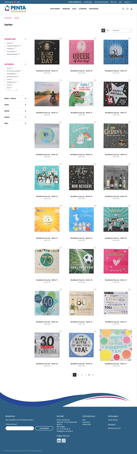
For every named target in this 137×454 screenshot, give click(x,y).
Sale (74, 9)
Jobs (120, 2)
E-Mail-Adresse (11, 424)
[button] (103, 30)
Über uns (113, 2)
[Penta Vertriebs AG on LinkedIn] (59, 442)
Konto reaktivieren (74, 2)
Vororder (93, 9)
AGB (83, 420)
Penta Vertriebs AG (13, 451)
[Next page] (93, 375)
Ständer (83, 9)
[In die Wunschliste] (60, 38)
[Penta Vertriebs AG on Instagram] (64, 442)
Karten (16, 18)
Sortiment (55, 9)
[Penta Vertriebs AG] (15, 8)
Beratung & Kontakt (101, 2)
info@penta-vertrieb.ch (65, 431)
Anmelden (44, 428)
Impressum (86, 422)
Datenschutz (86, 424)
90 (89, 375)
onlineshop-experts (36, 451)
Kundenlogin (88, 2)
